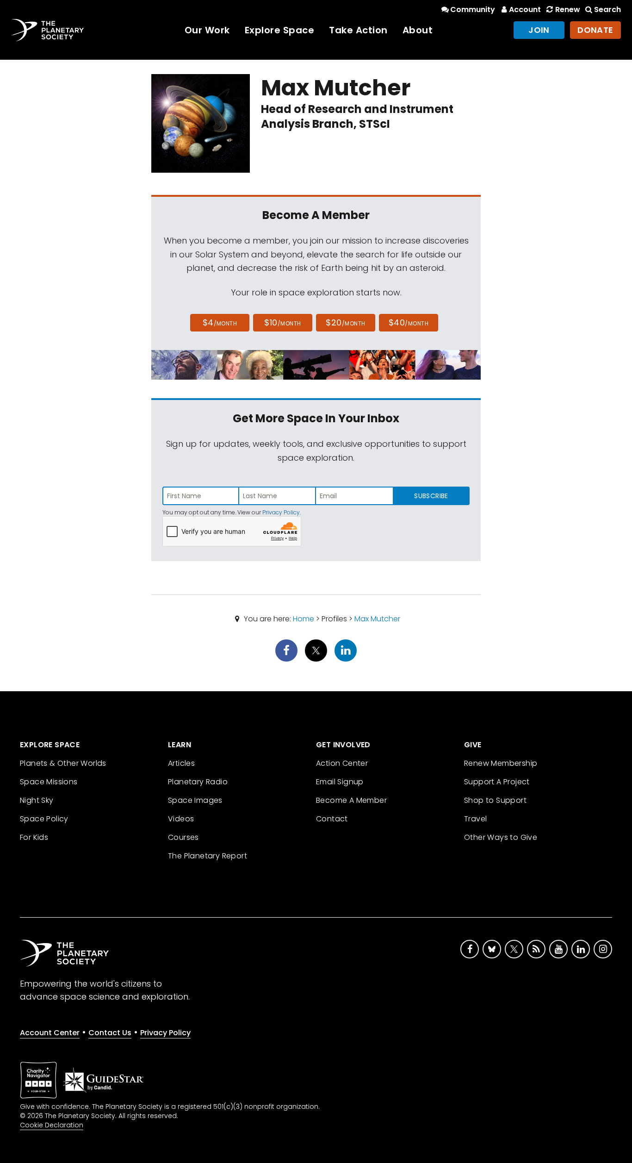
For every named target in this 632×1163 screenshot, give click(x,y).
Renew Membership (500, 763)
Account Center (50, 1032)
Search (607, 9)
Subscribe (431, 495)
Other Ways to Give (500, 837)
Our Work (207, 30)
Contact (332, 818)
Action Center (342, 763)
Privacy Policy (281, 512)
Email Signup (340, 781)
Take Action (358, 30)
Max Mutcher (377, 618)
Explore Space (280, 30)
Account (525, 9)
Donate (595, 30)
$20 (345, 322)
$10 (282, 322)
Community (472, 9)
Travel (475, 818)
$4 (220, 322)
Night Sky (37, 800)
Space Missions (49, 781)
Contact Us (109, 1032)
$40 (408, 322)
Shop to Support (495, 800)
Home (303, 618)
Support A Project (497, 781)
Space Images (195, 800)
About (418, 30)
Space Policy (44, 818)
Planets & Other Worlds (63, 763)
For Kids (34, 837)
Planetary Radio (198, 781)
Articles (181, 763)
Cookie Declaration (51, 1125)
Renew (567, 9)
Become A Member (351, 800)
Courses (183, 837)
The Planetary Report (207, 855)
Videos (181, 818)
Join (539, 30)
